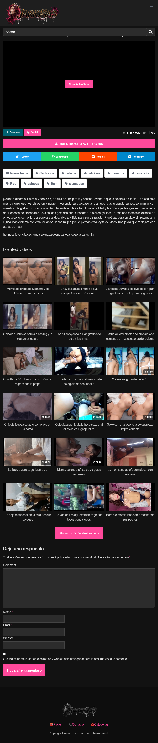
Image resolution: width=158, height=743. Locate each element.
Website (8, 638)
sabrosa (33, 183)
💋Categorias (99, 724)
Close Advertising (79, 84)
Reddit (100, 156)
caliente (70, 173)
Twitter (24, 156)
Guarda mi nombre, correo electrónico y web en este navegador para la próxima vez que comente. (65, 658)
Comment (9, 565)
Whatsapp (62, 156)
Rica (12, 183)
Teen (53, 183)
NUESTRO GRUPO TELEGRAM (81, 143)
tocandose (76, 183)
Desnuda (117, 173)
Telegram (138, 156)
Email (7, 625)
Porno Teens (19, 173)
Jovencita (142, 173)
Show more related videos (79, 532)
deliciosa (93, 173)
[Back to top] (147, 730)
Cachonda (46, 173)
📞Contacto (76, 724)
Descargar (15, 132)
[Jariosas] (32, 14)
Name (8, 611)
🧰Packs (55, 724)
